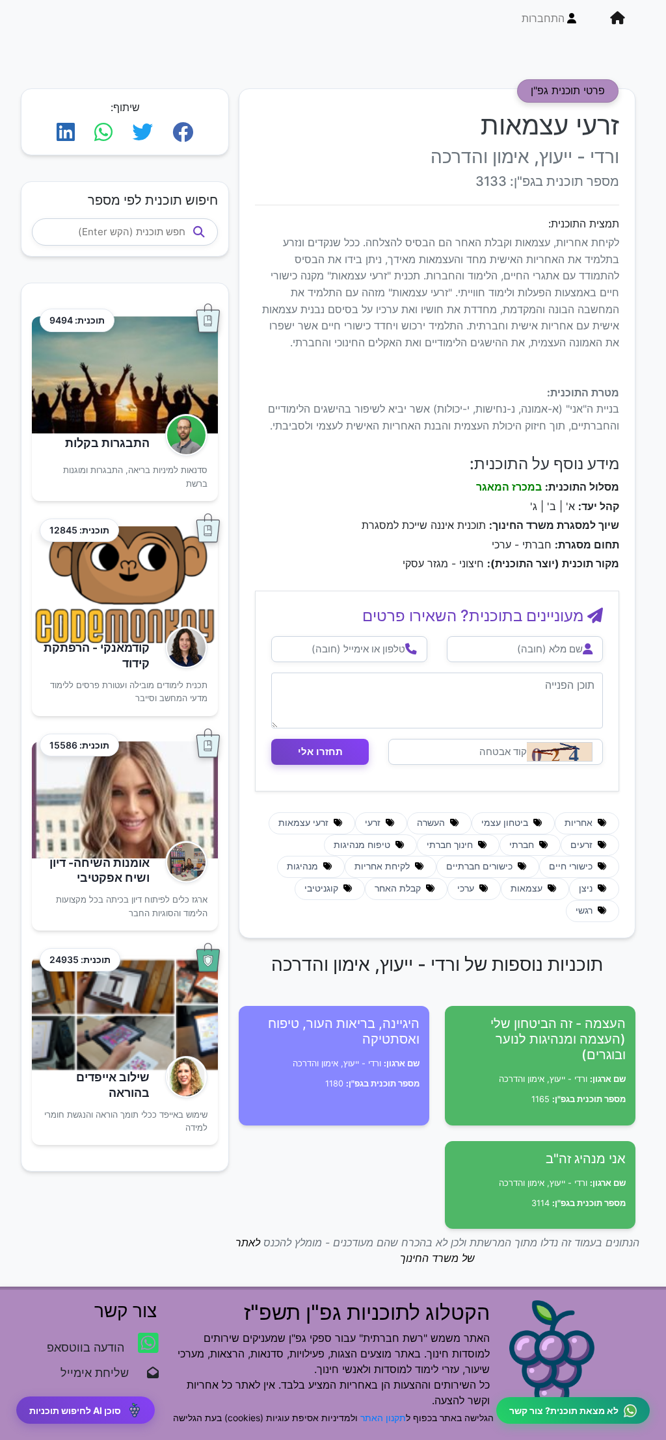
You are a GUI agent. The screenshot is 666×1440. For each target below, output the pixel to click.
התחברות (543, 18)
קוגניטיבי (322, 888)
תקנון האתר (383, 1417)
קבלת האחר (399, 888)
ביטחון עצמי (506, 822)
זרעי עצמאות (304, 822)
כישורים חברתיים (480, 866)
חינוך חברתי (451, 845)
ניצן (587, 888)
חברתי (523, 845)
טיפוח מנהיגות (363, 845)
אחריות (580, 822)
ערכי (467, 888)
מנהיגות (304, 866)
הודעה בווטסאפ (87, 1347)
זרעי (374, 822)
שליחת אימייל (101, 1373)
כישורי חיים (572, 866)
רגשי (585, 910)
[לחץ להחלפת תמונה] (560, 752)
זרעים (582, 845)
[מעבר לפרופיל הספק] (182, 435)
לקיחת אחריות (383, 866)
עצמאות (528, 888)
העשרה (432, 822)
